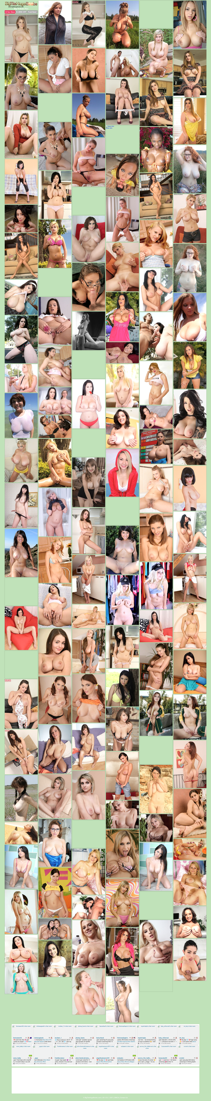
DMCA (116, 1097)
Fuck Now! (32, 12)
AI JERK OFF (21, 12)
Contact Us (124, 1097)
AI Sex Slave (10, 12)
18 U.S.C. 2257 (107, 1097)
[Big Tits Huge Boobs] (21, 4)
